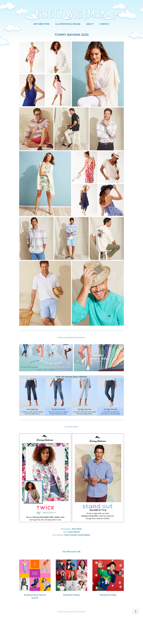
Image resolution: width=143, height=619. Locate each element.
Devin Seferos (77, 529)
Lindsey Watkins (84, 535)
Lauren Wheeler (74, 532)
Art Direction (41, 24)
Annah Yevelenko (70, 535)
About (89, 24)
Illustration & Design (67, 24)
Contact (105, 24)
